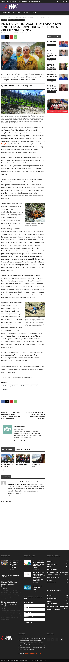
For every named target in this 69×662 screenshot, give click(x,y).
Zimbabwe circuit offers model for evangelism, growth (10, 604)
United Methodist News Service (10, 576)
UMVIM (22, 20)
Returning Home (21, 464)
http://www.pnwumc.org (19, 429)
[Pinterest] (11, 37)
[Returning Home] (23, 458)
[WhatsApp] (15, 37)
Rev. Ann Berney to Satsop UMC (52, 42)
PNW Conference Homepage (18, 1)
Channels (8, 17)
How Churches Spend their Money (37, 587)
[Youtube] (66, 1)
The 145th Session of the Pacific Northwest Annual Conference (15, 564)
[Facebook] (57, 1)
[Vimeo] (24, 440)
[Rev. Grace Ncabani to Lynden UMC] (63, 66)
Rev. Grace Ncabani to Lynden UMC (51, 65)
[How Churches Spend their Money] (27, 587)
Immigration (35, 462)
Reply (9, 495)
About (34, 12)
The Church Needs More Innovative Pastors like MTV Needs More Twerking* (38, 564)
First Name (27, 607)
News (18, 12)
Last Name (27, 612)
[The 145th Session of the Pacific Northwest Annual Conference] (4, 562)
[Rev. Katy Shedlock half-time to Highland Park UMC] (63, 53)
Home (2, 17)
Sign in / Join (5, 1)
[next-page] (5, 470)
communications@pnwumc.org (33, 653)
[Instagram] (60, 1)
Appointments (51, 45)
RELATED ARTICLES (8, 449)
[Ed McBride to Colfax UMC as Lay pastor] (63, 77)
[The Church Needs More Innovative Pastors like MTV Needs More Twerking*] (27, 562)
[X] (63, 1)
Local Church (28, 617)
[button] (65, 13)
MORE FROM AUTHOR (23, 449)
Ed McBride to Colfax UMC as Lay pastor (52, 76)
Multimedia (25, 12)
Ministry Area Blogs (8, 12)
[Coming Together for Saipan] (7, 458)
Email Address (29, 603)
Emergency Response (13, 20)
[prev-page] (2, 470)
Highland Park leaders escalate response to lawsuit (9, 584)
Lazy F (3, 144)
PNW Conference (7, 32)
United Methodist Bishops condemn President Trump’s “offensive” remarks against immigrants (39, 576)
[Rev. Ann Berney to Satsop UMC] (63, 44)
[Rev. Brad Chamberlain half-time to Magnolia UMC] (63, 87)
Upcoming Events (34, 1)
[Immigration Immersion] (38, 458)
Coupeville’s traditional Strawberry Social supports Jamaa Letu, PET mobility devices (10, 415)
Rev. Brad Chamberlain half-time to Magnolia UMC (52, 87)
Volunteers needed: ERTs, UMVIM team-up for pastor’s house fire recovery (35, 415)
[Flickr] (18, 440)
